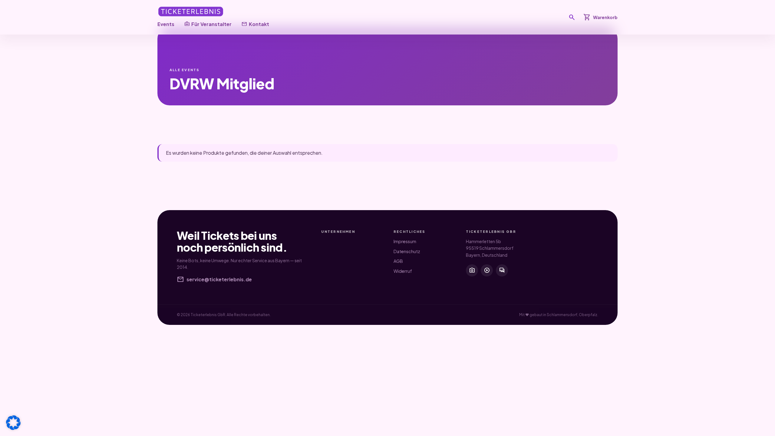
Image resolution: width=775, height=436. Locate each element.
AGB (398, 261)
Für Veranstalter (208, 24)
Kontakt (255, 24)
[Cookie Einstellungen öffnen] (13, 422)
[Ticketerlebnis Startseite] (190, 11)
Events (165, 24)
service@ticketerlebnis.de (214, 279)
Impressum (405, 241)
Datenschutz (407, 251)
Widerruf (403, 271)
